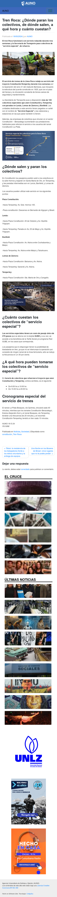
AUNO (5, 10)
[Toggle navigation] (50, 10)
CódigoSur (30, 894)
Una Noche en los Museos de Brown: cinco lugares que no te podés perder (42, 451)
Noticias (17, 431)
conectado (25, 469)
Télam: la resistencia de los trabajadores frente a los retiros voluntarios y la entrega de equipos (14, 452)
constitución (7, 434)
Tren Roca (17, 434)
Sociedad (25, 431)
